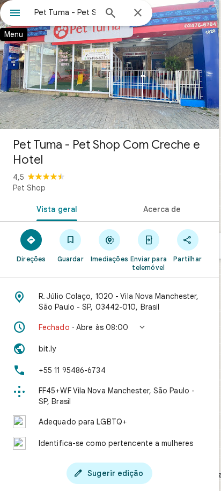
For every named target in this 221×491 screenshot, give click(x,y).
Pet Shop (29, 188)
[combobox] (64, 12)
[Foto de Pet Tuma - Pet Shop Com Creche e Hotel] (109, 64)
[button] (109, 327)
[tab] (54, 208)
